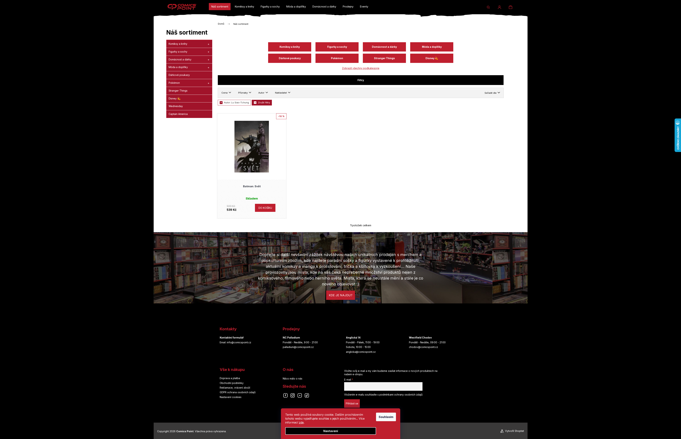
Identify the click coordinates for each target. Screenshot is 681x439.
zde (301, 422)
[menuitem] (220, 6)
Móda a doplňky (178, 67)
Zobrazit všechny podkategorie (360, 68)
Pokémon (174, 82)
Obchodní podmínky (232, 382)
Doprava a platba (230, 378)
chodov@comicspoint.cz (423, 346)
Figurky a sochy (178, 51)
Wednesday (176, 106)
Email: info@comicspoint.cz (235, 342)
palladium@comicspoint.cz (298, 346)
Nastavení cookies (230, 397)
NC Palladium (291, 337)
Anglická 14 (353, 337)
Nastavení (330, 431)
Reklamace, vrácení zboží (235, 387)
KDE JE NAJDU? (340, 295)
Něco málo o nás (292, 378)
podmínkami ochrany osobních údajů (400, 394)
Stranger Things (178, 90)
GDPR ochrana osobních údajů (237, 392)
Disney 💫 (174, 98)
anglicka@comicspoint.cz (361, 351)
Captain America (178, 113)
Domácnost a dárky (180, 59)
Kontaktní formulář (232, 337)
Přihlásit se (352, 403)
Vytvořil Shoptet (514, 430)
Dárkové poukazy (179, 74)
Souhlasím (386, 417)
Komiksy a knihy (178, 43)
